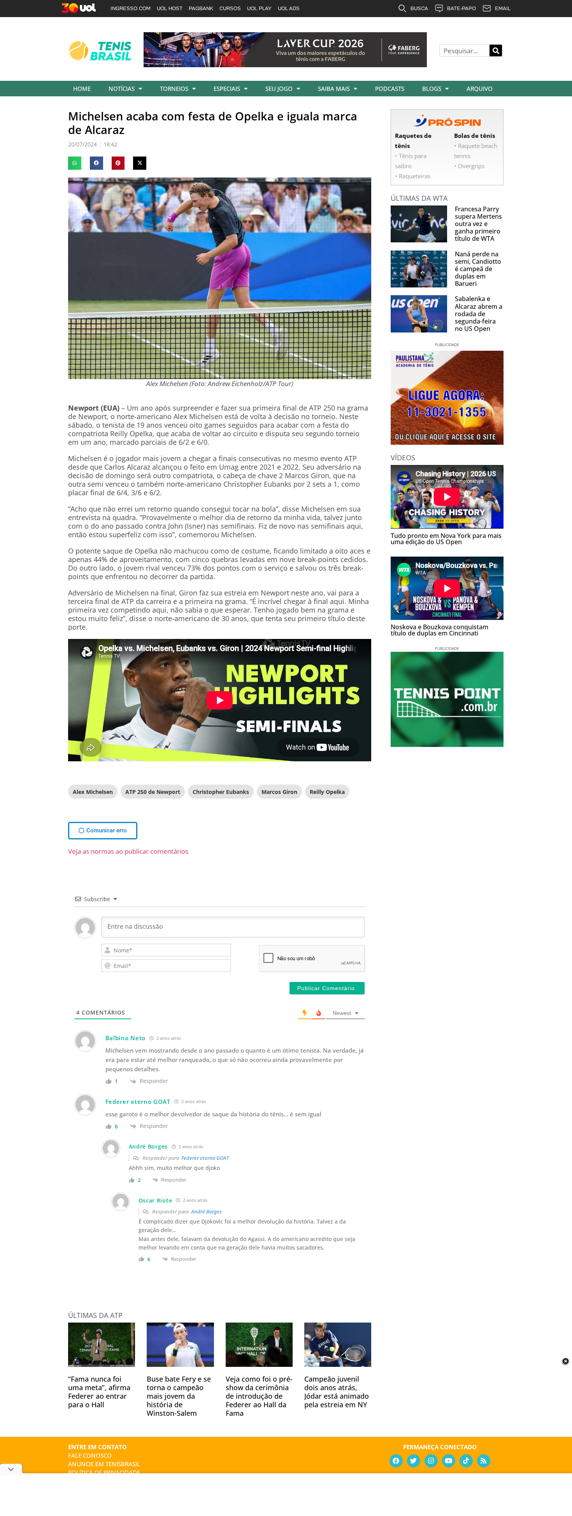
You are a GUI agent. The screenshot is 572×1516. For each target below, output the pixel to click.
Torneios (174, 88)
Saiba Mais (334, 88)
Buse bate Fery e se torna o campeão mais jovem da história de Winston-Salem (179, 1396)
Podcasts (389, 88)
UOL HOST (169, 8)
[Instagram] (431, 1460)
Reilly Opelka (327, 791)
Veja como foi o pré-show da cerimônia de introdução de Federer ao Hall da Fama (259, 1396)
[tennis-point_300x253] (447, 744)
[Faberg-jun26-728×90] (285, 64)
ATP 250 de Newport (152, 791)
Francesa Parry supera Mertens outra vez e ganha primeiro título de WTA (478, 224)
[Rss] (483, 1460)
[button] (74, 163)
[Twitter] (413, 1460)
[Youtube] (448, 1460)
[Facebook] (396, 1460)
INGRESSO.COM (131, 8)
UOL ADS (289, 8)
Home (82, 88)
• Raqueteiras (412, 176)
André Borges (206, 1211)
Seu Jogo (279, 88)
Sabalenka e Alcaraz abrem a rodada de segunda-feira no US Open (478, 313)
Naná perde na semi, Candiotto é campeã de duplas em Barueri (478, 269)
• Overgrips (469, 166)
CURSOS (230, 8)
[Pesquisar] (496, 50)
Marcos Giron (279, 791)
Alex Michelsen (93, 791)
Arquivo (480, 88)
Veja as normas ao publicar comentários (128, 851)
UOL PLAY (259, 8)
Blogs (431, 88)
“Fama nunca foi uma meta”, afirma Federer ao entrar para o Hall (99, 1391)
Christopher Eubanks (221, 791)
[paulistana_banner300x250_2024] (447, 442)
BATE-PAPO (461, 8)
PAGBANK (201, 8)
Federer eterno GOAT (205, 1157)
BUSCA (419, 8)
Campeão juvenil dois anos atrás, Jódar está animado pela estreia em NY (336, 1391)
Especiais (227, 88)
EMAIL (503, 8)
